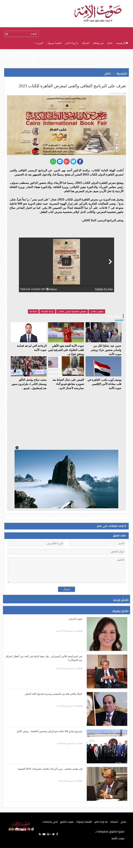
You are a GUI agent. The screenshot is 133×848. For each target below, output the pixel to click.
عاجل (110, 43)
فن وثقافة (98, 43)
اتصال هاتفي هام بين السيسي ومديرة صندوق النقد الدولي (53, 694)
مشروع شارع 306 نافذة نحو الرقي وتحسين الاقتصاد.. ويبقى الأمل (49, 731)
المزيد (39, 43)
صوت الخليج (67, 821)
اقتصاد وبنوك (54, 43)
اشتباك (85, 43)
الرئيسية (120, 43)
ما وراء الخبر (71, 43)
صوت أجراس (75, 619)
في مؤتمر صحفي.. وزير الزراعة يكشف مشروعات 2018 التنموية (50, 768)
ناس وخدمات (50, 821)
